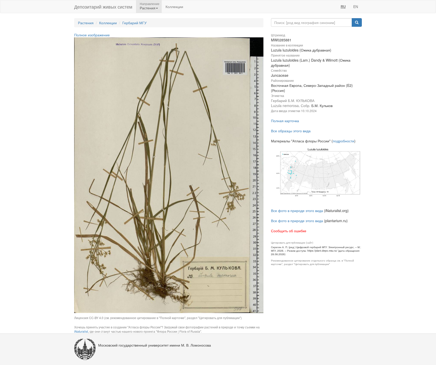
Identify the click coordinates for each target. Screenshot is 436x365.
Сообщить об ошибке (288, 230)
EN (355, 6)
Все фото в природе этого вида (297, 210)
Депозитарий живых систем (103, 6)
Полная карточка (285, 120)
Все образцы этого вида (291, 130)
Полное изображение (92, 34)
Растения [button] (147, 7)
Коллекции (174, 6)
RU (343, 6)
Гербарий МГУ (134, 22)
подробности (343, 140)
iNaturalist (81, 331)
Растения (86, 22)
